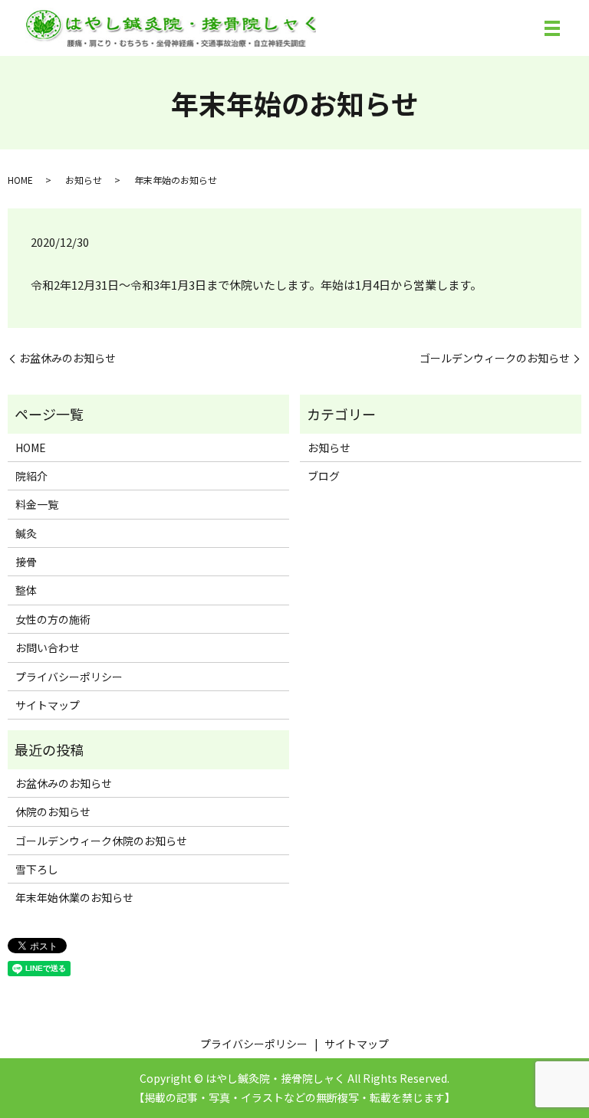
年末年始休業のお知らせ (74, 897)
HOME (20, 179)
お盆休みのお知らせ (67, 358)
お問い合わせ (47, 647)
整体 (26, 590)
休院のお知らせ (52, 811)
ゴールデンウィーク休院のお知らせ (101, 840)
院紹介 (31, 476)
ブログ (324, 476)
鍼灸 (26, 533)
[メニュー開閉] (552, 28)
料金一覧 (36, 504)
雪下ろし (36, 869)
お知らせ (83, 179)
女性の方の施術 (52, 619)
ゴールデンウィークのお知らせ (495, 358)
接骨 (26, 561)
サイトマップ (47, 705)
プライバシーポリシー (69, 676)
